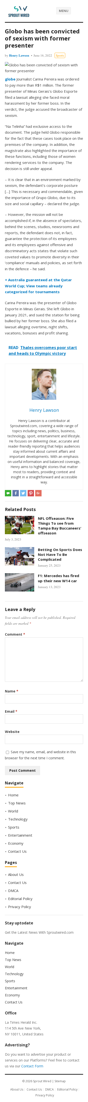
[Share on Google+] (38, 493)
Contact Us (17, 851)
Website (12, 731)
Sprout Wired (42, 1081)
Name (11, 691)
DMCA (13, 890)
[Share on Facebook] (15, 493)
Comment (15, 634)
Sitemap (60, 1081)
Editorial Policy (20, 898)
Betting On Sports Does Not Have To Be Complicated (60, 554)
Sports (60, 55)
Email (11, 711)
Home (13, 794)
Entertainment (20, 835)
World (13, 811)
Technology (18, 819)
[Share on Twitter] (23, 493)
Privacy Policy (19, 906)
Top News (17, 803)
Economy (15, 843)
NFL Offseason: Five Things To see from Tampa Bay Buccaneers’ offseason (59, 526)
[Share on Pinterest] (31, 493)
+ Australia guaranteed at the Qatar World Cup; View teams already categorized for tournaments (38, 285)
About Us (16, 874)
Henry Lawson (19, 55)
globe (10, 79)
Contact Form (32, 1066)
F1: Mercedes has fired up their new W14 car (58, 578)
